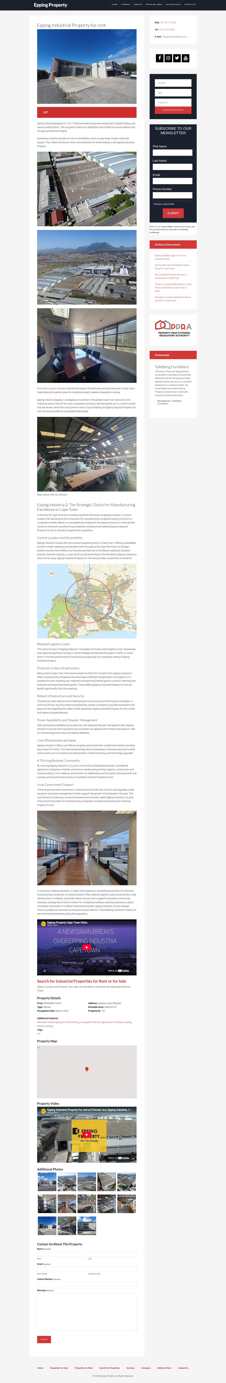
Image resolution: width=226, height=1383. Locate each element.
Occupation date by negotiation (96, 1022)
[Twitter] (177, 58)
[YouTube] (185, 58)
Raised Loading (45, 1026)
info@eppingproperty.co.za (174, 36)
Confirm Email (94, 1274)
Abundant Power (45, 1022)
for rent (67, 123)
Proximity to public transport (51, 388)
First (39, 1258)
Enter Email (42, 1274)
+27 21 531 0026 (167, 29)
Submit (44, 1339)
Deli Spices (71, 138)
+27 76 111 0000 (168, 22)
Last (90, 1258)
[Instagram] (168, 58)
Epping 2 (59, 1022)
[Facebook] (159, 58)
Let (38, 1033)
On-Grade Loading (122, 1022)
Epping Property (50, 5)
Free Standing (72, 1022)
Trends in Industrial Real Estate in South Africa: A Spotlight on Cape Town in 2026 (173, 287)
